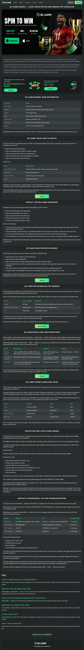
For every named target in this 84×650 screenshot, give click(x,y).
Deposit (51, 88)
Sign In (71, 2)
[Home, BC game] (6, 2)
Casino (21, 2)
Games (35, 2)
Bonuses (27, 2)
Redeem (42, 376)
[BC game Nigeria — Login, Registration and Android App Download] (42, 32)
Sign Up (78, 2)
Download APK (42, 326)
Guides (41, 2)
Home (15, 2)
